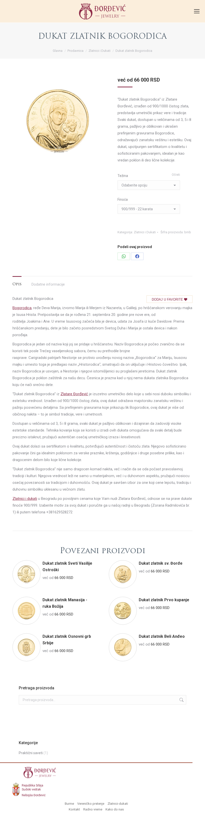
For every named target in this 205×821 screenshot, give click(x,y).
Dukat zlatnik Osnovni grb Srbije (66, 639)
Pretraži (181, 700)
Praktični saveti (31, 753)
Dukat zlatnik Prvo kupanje (164, 599)
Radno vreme (92, 809)
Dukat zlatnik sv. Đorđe (160, 563)
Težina (123, 176)
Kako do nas (115, 809)
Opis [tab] (17, 284)
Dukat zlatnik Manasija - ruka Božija (64, 603)
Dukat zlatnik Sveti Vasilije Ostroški (67, 566)
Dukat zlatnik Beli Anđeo (162, 636)
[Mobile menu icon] (197, 11)
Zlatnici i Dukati (145, 232)
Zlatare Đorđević (74, 394)
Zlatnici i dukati (24, 498)
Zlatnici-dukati (118, 803)
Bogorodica (22, 308)
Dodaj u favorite (168, 299)
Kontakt (74, 809)
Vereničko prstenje (90, 803)
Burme (69, 803)
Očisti (176, 174)
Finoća (123, 199)
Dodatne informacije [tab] (48, 284)
